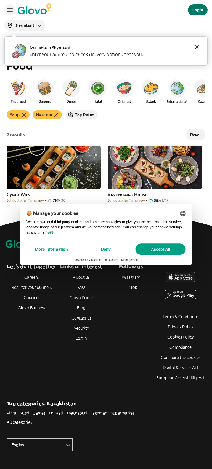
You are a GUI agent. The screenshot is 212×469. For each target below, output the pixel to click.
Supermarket (122, 413)
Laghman (98, 413)
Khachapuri (76, 413)
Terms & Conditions (180, 316)
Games (39, 413)
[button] (18, 91)
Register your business (31, 287)
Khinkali (56, 413)
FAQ (81, 287)
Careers (31, 277)
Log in (81, 338)
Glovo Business (31, 307)
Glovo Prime (81, 297)
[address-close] (196, 47)
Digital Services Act (180, 367)
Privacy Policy (180, 326)
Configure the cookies (180, 357)
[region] (106, 91)
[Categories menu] (9, 9)
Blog (81, 307)
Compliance (180, 347)
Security (81, 328)
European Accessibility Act (180, 377)
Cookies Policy (180, 336)
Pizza (11, 413)
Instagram (131, 277)
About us (81, 277)
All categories (19, 422)
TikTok (131, 287)
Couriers (31, 297)
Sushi (24, 413)
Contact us (81, 317)
